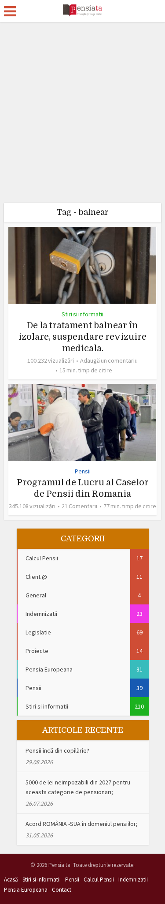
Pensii (83, 471)
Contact (61, 889)
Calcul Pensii (99, 879)
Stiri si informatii (82, 314)
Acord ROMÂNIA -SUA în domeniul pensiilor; (82, 824)
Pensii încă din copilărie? (57, 750)
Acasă (11, 879)
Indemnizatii (133, 879)
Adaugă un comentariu (109, 360)
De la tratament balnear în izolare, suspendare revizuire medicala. (82, 336)
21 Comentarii (79, 506)
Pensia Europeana (26, 889)
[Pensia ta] (82, 10)
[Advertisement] (82, 109)
